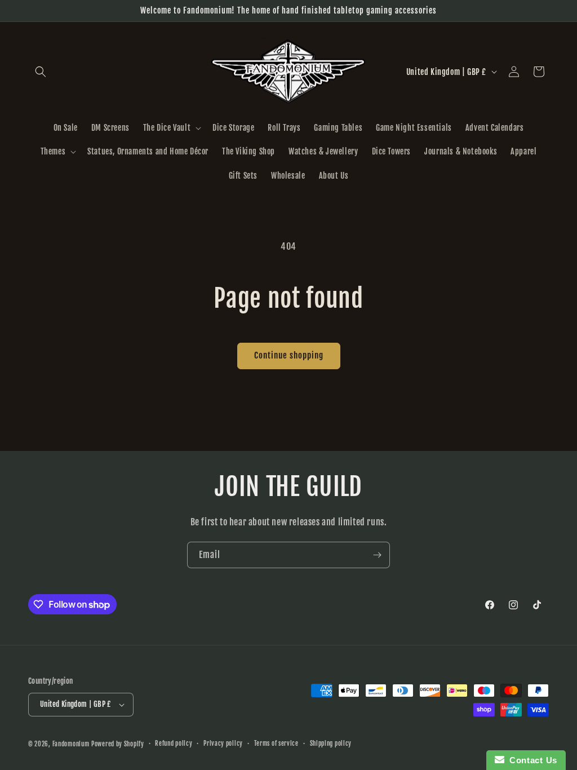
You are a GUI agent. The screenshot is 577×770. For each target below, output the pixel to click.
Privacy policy (223, 743)
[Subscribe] (377, 555)
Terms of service (276, 743)
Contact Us (530, 760)
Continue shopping (288, 355)
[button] (40, 71)
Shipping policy (331, 743)
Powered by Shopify (117, 744)
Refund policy (173, 743)
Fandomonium (71, 744)
